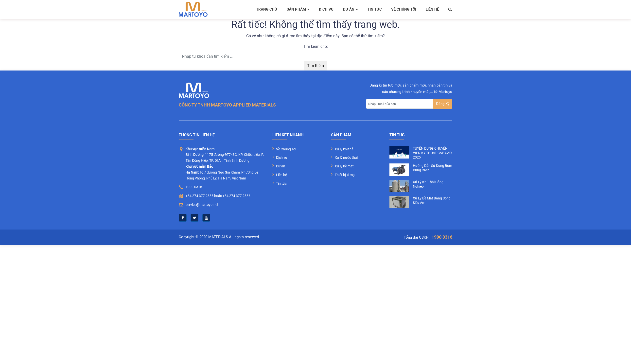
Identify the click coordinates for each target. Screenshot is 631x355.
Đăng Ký (442, 104)
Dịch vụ (326, 9)
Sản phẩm (296, 9)
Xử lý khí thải (344, 149)
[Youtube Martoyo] (206, 218)
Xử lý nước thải (346, 158)
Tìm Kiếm (315, 65)
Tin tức (375, 9)
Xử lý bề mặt (344, 166)
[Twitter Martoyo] (194, 218)
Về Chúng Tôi (286, 149)
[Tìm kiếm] (448, 9)
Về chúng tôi (403, 9)
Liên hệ (432, 9)
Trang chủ (266, 9)
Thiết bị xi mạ (345, 175)
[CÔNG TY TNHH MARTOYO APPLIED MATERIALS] (193, 9)
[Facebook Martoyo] (183, 218)
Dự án (348, 9)
